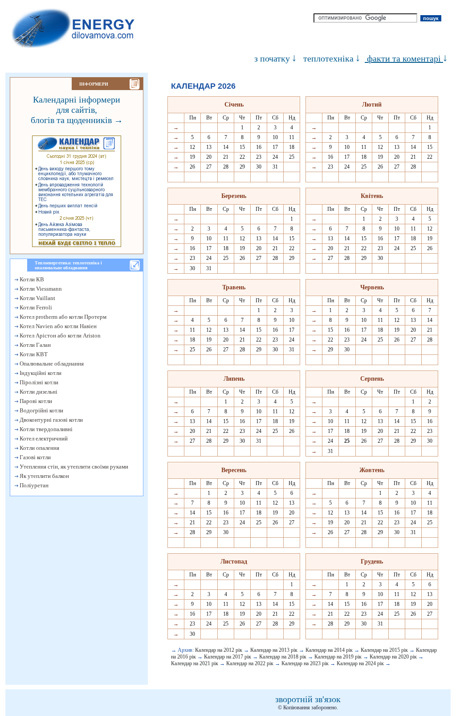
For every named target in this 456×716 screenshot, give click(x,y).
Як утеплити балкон (43, 476)
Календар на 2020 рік (393, 657)
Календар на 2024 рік (360, 663)
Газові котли (34, 457)
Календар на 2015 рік (384, 650)
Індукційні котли (39, 373)
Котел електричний (43, 438)
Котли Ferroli (35, 307)
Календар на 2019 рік (338, 657)
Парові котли (35, 401)
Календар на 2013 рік (273, 650)
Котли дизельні (37, 391)
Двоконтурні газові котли (50, 419)
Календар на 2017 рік (227, 657)
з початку (272, 58)
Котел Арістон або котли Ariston (59, 335)
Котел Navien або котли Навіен (57, 326)
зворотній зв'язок (308, 699)
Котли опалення (38, 447)
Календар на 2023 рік (305, 663)
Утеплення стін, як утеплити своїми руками (73, 466)
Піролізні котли (38, 382)
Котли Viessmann (40, 288)
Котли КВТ (33, 354)
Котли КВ (31, 279)
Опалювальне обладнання (51, 363)
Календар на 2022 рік (249, 663)
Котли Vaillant (36, 298)
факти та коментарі (404, 58)
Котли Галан (34, 345)
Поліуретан (33, 485)
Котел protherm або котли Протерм (62, 316)
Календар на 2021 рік (194, 663)
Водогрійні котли (40, 410)
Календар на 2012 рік (218, 650)
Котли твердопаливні (45, 429)
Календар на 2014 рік (329, 650)
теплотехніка (328, 58)
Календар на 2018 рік (282, 657)
